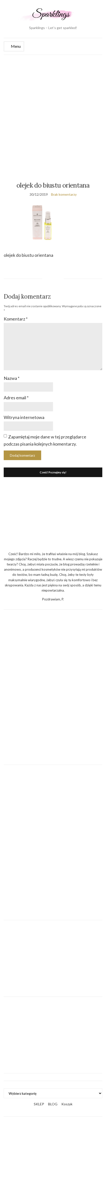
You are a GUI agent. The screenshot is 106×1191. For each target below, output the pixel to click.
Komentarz (16, 319)
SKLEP (39, 1104)
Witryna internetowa (24, 417)
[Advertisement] (53, 110)
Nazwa (11, 378)
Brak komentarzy (64, 194)
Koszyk (66, 1104)
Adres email (16, 397)
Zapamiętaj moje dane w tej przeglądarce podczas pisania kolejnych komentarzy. (45, 440)
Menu (15, 46)
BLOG (52, 1104)
